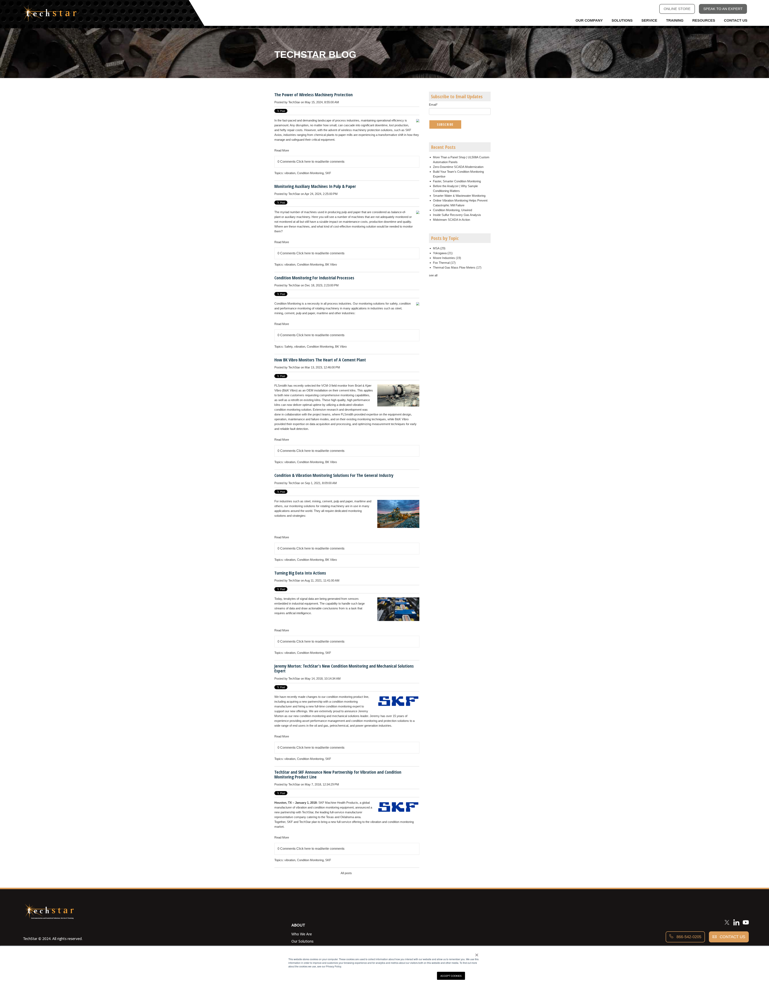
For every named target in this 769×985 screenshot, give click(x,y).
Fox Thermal (444, 262)
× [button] (476, 953)
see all (433, 275)
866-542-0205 (688, 937)
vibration (289, 173)
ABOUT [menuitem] (298, 925)
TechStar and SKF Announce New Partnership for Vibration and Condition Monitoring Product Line (337, 774)
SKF (328, 173)
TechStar (294, 102)
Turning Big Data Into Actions (300, 573)
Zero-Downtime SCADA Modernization (458, 167)
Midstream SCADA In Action (451, 219)
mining (316, 501)
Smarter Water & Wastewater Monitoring (459, 195)
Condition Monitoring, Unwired (452, 210)
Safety (288, 346)
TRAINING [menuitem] (674, 20)
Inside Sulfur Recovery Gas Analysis (457, 215)
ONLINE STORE (677, 9)
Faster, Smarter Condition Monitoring (457, 181)
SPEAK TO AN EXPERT (723, 9)
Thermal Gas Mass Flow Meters (457, 267)
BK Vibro (331, 264)
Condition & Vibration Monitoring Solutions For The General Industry (334, 475)
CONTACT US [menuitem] (735, 20)
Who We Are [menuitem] (301, 934)
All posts (346, 873)
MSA (439, 248)
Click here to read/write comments (320, 161)
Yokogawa (443, 253)
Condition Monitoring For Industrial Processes (314, 278)
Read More (281, 150)
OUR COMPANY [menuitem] (589, 20)
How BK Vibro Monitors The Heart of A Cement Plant (320, 360)
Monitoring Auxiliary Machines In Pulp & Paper (315, 186)
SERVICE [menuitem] (649, 20)
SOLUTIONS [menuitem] (622, 20)
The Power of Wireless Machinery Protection (313, 94)
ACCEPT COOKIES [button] (451, 975)
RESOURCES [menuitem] (703, 20)
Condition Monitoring (310, 173)
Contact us (732, 937)
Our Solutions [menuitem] (302, 941)
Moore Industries (447, 258)
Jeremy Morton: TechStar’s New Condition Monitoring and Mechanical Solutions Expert (344, 668)
